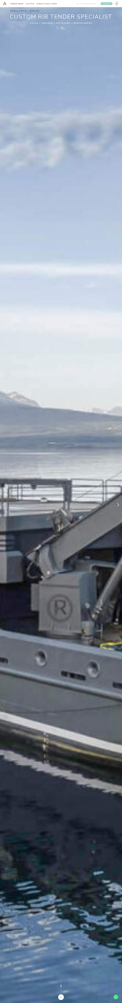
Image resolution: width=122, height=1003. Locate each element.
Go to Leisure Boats (86, 4)
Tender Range (17, 4)
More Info (34, 11)
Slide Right (118, 505)
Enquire (106, 4)
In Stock (30, 4)
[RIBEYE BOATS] (4, 3)
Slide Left (4, 505)
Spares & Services (19, 11)
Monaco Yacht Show (47, 4)
